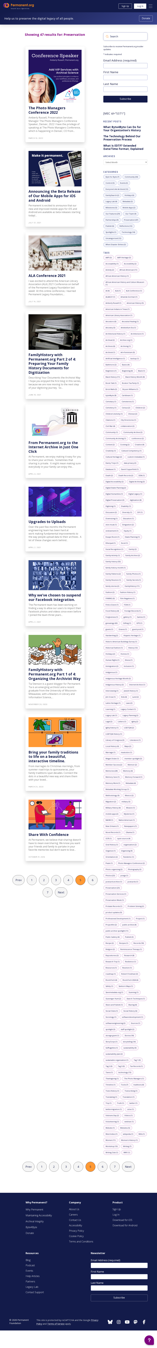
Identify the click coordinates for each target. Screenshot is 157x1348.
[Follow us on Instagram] (110, 1322)
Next (61, 892)
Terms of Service (56, 1323)
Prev (18, 880)
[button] (150, 6)
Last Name (110, 84)
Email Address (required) (119, 60)
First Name (110, 72)
